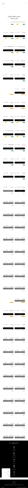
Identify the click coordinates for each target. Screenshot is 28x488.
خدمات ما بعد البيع (12, 2)
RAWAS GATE (10, 46)
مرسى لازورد (23, 60)
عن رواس (19, 2)
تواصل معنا (7, 2)
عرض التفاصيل (20, 36)
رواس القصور (23, 116)
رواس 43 (11, 102)
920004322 (13, 482)
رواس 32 (11, 75)
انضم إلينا (21, 4)
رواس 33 (23, 89)
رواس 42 (23, 102)
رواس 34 (11, 116)
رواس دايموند (22, 46)
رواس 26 (23, 75)
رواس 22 (11, 60)
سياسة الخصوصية (2, 487)
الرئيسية (22, 2)
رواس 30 (11, 32)
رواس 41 (23, 32)
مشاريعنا (16, 2)
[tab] (21, 22)
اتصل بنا (14, 481)
